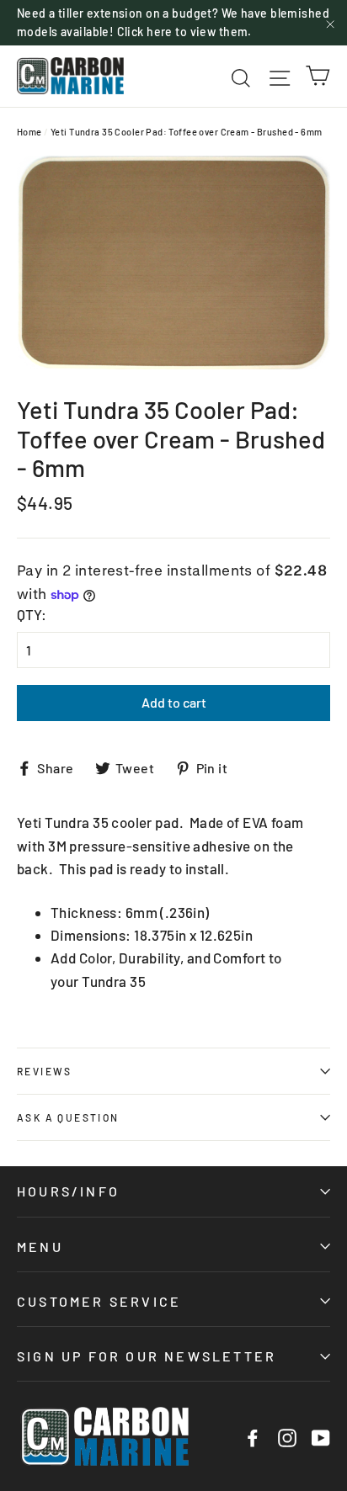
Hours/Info (68, 1191)
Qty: (31, 614)
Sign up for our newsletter (146, 1356)
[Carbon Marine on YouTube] (321, 1436)
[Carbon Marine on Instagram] (287, 1436)
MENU (40, 1247)
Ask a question (68, 1117)
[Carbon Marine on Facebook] (252, 1436)
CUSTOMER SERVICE (99, 1301)
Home (29, 131)
